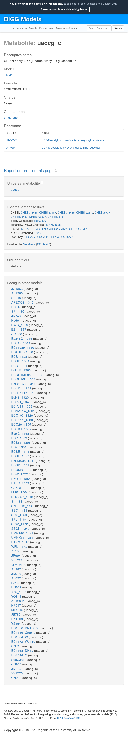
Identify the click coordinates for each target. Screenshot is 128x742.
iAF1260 (17, 293)
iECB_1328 (19, 356)
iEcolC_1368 (20, 433)
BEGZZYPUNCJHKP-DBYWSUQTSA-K (49, 237)
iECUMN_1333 (22, 469)
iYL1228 (17, 560)
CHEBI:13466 (29, 212)
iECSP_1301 (20, 465)
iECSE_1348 (20, 451)
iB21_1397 (19, 329)
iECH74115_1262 (24, 392)
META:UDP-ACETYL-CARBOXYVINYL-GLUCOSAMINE (55, 229)
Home (11, 28)
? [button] (55, 170)
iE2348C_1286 (22, 338)
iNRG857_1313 (22, 496)
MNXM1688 (53, 224)
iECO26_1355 (21, 424)
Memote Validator (66, 28)
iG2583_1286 (21, 487)
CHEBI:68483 (19, 216)
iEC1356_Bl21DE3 (25, 628)
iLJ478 (16, 582)
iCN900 (16, 664)
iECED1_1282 (21, 388)
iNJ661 (16, 320)
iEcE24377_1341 (23, 383)
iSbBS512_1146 (23, 505)
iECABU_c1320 (22, 352)
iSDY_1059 (19, 514)
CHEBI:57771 (103, 212)
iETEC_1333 (20, 483)
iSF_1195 (18, 311)
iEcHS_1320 (20, 397)
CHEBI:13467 (47, 212)
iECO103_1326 (22, 415)
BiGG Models (23, 18)
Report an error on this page (29, 170)
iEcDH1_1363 (21, 370)
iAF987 (16, 569)
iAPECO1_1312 (22, 302)
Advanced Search (27, 28)
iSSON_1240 (20, 528)
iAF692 (16, 578)
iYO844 (16, 596)
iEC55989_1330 (23, 347)
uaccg (15, 189)
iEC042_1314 (21, 343)
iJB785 (16, 614)
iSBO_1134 (19, 510)
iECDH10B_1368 (23, 379)
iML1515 (17, 609)
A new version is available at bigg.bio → (64, 9)
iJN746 (16, 315)
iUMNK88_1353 (22, 537)
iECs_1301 (19, 447)
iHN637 (16, 587)
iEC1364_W (20, 637)
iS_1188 (17, 501)
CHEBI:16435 (66, 212)
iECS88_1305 (21, 442)
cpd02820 (40, 220)
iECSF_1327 (20, 456)
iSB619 (16, 297)
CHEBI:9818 (55, 216)
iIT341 (8, 74)
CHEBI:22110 (84, 212)
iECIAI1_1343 (21, 401)
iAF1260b (18, 600)
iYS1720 (17, 673)
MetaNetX (29, 244)
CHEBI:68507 (37, 216)
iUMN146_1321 (22, 533)
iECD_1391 (19, 365)
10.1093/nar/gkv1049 (68, 718)
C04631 (39, 233)
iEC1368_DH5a (22, 650)
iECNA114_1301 (23, 410)
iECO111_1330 (22, 419)
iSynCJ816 (19, 659)
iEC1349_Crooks (23, 632)
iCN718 (16, 646)
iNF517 (16, 605)
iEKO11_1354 (21, 478)
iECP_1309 (19, 438)
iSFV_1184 (19, 519)
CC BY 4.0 (43, 244)
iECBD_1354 (20, 361)
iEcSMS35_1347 (23, 460)
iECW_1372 (20, 474)
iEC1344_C (19, 655)
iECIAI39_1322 (22, 406)
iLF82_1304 (20, 492)
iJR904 (16, 555)
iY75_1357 (19, 591)
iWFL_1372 (19, 546)
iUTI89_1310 (20, 542)
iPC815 (16, 306)
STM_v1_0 (19, 564)
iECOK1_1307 (21, 429)
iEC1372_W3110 (23, 641)
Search (118, 28)
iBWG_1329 (20, 324)
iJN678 (16, 573)
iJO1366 (17, 288)
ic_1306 (17, 334)
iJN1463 (17, 668)
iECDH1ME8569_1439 (27, 374)
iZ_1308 (17, 551)
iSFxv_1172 (20, 523)
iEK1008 (17, 618)
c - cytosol (11, 117)
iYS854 (16, 623)
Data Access (46, 28)
